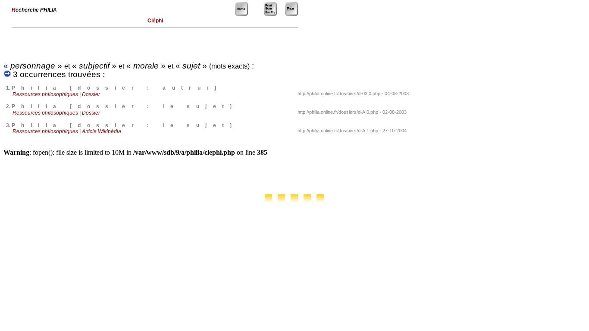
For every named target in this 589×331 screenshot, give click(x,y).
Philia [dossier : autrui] (117, 88)
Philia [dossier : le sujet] (125, 106)
